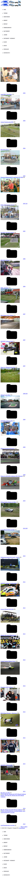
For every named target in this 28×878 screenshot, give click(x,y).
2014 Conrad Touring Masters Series (13, 660)
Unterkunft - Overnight (9, 38)
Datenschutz (7, 53)
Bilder (5, 42)
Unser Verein (7, 17)
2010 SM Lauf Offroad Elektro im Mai (14, 529)
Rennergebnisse (7, 27)
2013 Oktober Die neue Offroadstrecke (13, 634)
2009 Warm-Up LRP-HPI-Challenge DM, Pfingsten (13, 475)
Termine (5, 13)
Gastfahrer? (7, 31)
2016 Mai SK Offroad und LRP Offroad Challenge (13, 809)
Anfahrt (5, 20)
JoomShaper (22, 828)
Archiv (5, 45)
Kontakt (6, 24)
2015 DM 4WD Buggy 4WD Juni (13, 738)
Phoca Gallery (24, 826)
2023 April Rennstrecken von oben (13, 824)
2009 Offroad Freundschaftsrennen (13, 447)
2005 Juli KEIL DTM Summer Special (14, 204)
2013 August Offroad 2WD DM (13, 608)
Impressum (6, 49)
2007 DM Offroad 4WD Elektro (13, 314)
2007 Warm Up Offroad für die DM (13, 366)
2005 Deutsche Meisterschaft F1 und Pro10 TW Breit (13, 176)
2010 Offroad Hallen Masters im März (13, 501)
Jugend (5, 35)
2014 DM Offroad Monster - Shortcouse (13, 712)
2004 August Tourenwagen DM (13, 121)
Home (5, 9)
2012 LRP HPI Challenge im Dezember (13, 582)
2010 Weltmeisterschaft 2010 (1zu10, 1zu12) (13, 556)
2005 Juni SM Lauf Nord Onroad (13, 232)
